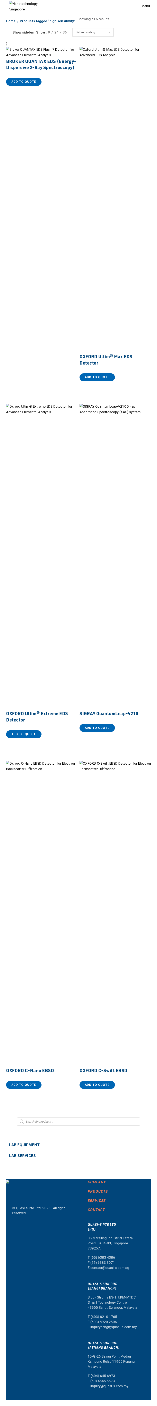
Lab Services (22, 1155)
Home (11, 21)
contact (96, 1209)
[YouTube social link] (11, 1198)
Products (98, 1191)
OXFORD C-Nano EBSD (30, 1070)
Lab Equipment (24, 1145)
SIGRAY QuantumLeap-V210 (109, 713)
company (97, 1181)
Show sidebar (23, 32)
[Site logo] (24, 6)
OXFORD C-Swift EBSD (104, 1070)
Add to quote (23, 82)
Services (97, 1200)
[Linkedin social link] (14, 1198)
